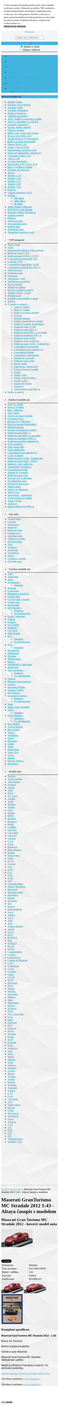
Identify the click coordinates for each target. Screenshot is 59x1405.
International (19, 91)
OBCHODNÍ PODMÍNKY (19, 67)
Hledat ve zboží (31, 46)
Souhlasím (21, 26)
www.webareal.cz (32, 1378)
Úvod (4, 1189)
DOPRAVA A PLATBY (18, 72)
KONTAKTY (14, 88)
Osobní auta (15, 1189)
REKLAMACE (14, 83)
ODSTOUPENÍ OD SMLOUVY (22, 78)
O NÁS (11, 62)
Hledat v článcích (31, 49)
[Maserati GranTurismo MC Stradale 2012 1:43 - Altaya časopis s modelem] (17, 1246)
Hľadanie (29, 32)
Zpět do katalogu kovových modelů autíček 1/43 (25, 1373)
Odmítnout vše (10, 26)
